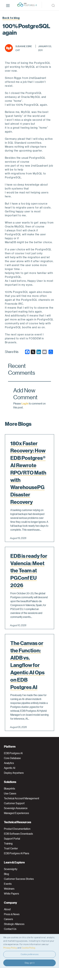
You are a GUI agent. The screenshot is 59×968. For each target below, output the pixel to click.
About (7, 909)
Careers (8, 919)
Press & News (12, 914)
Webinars (9, 888)
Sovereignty (10, 869)
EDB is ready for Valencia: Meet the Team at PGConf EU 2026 (28, 570)
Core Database (12, 758)
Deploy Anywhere (14, 772)
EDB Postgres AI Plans (16, 853)
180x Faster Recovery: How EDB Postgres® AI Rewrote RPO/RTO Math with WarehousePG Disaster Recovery (28, 472)
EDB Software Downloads (18, 833)
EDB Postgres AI (13, 753)
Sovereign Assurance (16, 808)
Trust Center (11, 848)
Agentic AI (9, 767)
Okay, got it (30, 962)
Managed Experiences (16, 813)
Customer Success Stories (19, 878)
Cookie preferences (30, 954)
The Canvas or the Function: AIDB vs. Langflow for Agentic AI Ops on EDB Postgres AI (27, 665)
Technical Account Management (21, 798)
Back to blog (11, 17)
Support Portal (12, 838)
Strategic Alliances (14, 924)
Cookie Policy (28, 947)
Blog (6, 873)
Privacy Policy (10, 947)
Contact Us (10, 928)
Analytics (9, 763)
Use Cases (10, 793)
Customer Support (14, 803)
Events (8, 883)
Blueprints (9, 788)
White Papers (11, 893)
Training (8, 843)
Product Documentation (17, 828)
